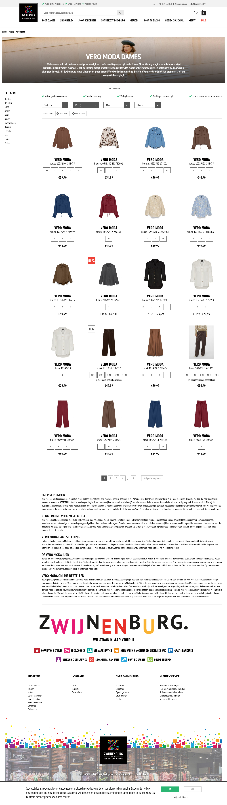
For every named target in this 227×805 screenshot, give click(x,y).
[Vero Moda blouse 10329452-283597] (62, 206)
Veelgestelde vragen (168, 699)
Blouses (8, 98)
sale (95, 568)
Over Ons (120, 688)
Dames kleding (34, 685)
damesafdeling (111, 593)
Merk (78, 104)
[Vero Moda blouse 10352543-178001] (155, 138)
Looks (74, 685)
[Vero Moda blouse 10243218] (62, 342)
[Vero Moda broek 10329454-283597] (155, 414)
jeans (208, 540)
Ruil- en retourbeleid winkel (171, 692)
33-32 (109, 375)
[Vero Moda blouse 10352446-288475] (62, 138)
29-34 (101, 375)
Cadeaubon (32, 709)
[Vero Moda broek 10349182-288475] (155, 342)
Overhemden (10, 122)
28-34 (93, 375)
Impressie (120, 685)
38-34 (209, 375)
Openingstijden (122, 692)
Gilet (7, 106)
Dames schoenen (35, 695)
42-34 (201, 375)
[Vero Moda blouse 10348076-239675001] (155, 206)
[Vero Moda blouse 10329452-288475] (201, 138)
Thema (140, 104)
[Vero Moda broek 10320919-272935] (201, 342)
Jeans (7, 114)
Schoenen (32, 705)
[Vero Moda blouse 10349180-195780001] (109, 138)
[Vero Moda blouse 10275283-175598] (201, 274)
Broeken (8, 102)
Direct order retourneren (170, 695)
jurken (203, 540)
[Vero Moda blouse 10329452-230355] (109, 206)
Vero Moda (62, 113)
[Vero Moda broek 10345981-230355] (62, 414)
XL (78, 170)
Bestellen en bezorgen (169, 685)
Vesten (7, 142)
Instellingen (182, 797)
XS (47, 170)
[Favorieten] (196, 13)
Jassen (7, 110)
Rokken (8, 126)
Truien (7, 138)
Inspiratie (76, 688)
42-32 (217, 375)
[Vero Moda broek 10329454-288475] (109, 414)
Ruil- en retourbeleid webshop (172, 688)
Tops (6, 134)
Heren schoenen (35, 702)
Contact (119, 699)
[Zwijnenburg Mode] (113, 750)
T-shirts (8, 130)
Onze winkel (77, 692)
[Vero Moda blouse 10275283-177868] (155, 274)
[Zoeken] (120, 12)
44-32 (193, 375)
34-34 (124, 375)
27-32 (117, 375)
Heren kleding (34, 699)
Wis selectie (79, 113)
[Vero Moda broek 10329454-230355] (201, 414)
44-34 (186, 375)
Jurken (7, 118)
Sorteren (48, 104)
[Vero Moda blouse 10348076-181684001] (201, 206)
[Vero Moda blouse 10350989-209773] (62, 274)
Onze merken (121, 695)
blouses (188, 540)
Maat (108, 104)
